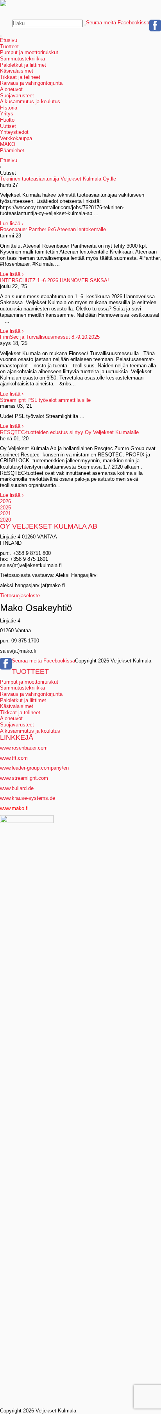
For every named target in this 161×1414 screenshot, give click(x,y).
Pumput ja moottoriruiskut (29, 52)
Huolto (7, 120)
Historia (8, 108)
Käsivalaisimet (16, 71)
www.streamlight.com (24, 778)
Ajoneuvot (11, 89)
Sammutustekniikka (22, 59)
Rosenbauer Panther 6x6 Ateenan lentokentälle (53, 229)
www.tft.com (14, 758)
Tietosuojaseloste (20, 595)
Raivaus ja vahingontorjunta (31, 83)
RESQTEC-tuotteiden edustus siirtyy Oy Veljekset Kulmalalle (69, 432)
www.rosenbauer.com (24, 748)
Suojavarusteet (17, 96)
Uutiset (8, 126)
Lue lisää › (11, 223)
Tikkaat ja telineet (20, 77)
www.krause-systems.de (28, 798)
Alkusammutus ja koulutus (30, 101)
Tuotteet (9, 46)
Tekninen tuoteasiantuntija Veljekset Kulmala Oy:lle (58, 179)
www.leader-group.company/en (34, 768)
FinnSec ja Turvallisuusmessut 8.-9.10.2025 (50, 337)
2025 (5, 508)
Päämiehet (12, 150)
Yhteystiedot (14, 132)
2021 (5, 513)
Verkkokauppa (16, 138)
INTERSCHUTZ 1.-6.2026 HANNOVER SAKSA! (54, 280)
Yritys (6, 114)
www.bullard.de (17, 788)
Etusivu (8, 40)
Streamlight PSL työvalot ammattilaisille (45, 400)
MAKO (7, 144)
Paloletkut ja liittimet (23, 65)
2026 (5, 501)
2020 (5, 520)
